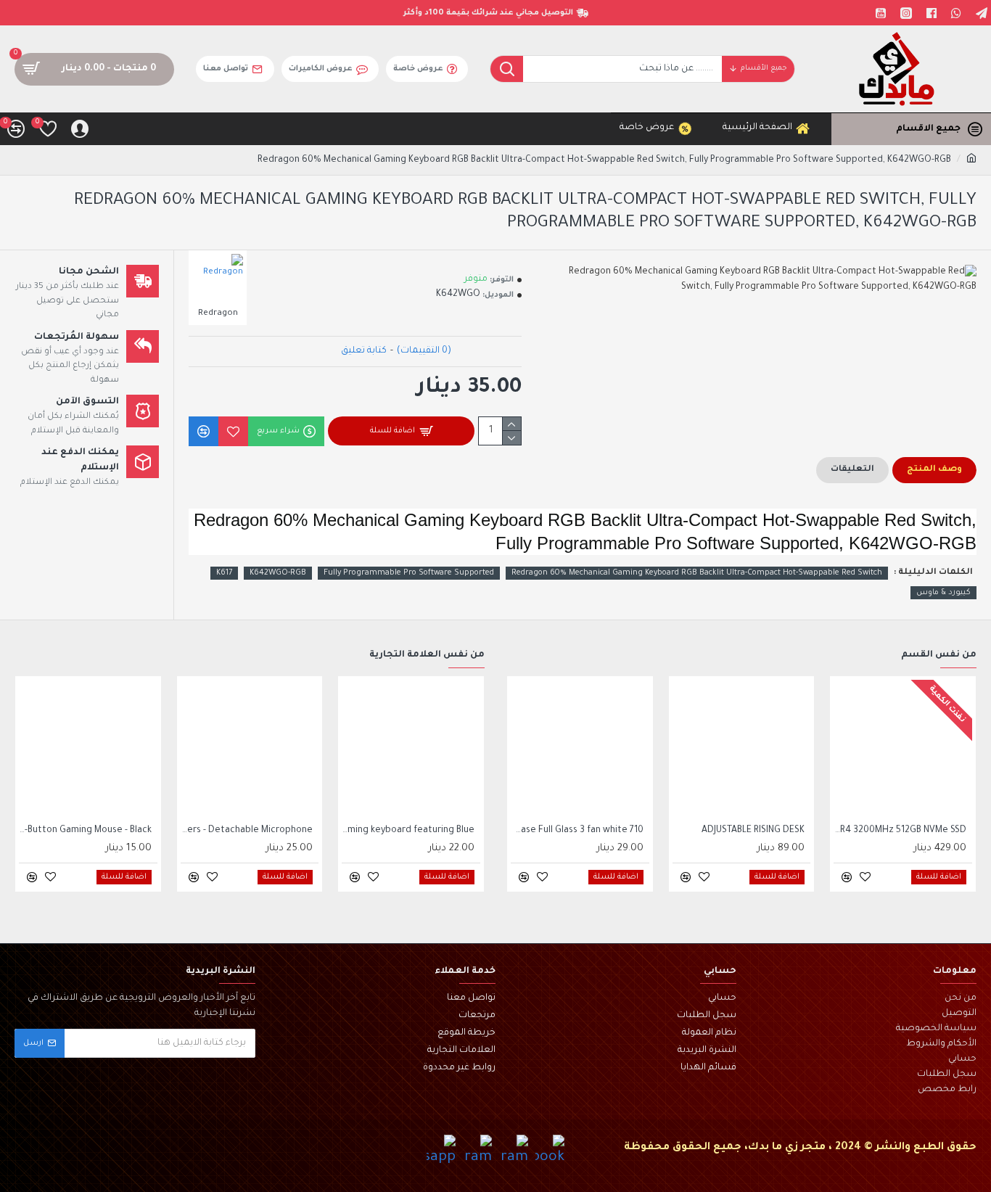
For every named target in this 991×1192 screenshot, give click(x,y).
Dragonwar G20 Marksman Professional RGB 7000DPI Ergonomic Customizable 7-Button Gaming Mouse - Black (85, 831)
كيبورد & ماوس (943, 592)
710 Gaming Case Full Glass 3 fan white (577, 831)
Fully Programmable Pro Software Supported (409, 573)
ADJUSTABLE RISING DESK (753, 831)
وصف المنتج (934, 469)
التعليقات (852, 469)
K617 (224, 573)
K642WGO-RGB (278, 573)
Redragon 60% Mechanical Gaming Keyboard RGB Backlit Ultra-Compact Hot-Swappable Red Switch (696, 573)
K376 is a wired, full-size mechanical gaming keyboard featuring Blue (408, 831)
